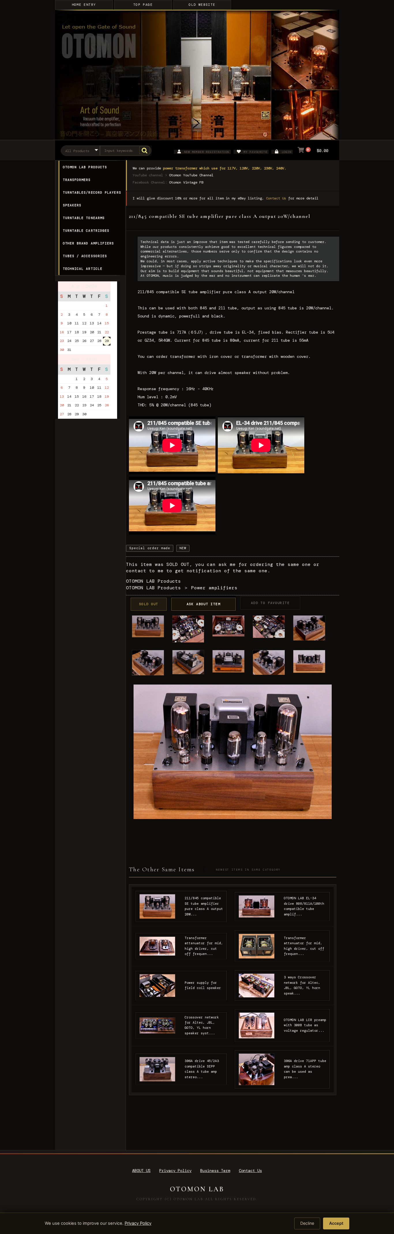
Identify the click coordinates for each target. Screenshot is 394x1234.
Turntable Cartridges (86, 231)
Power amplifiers (214, 588)
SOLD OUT (148, 604)
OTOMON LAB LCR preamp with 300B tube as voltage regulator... (305, 1025)
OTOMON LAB (197, 1189)
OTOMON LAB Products (85, 167)
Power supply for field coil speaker (203, 985)
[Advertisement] (89, 547)
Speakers (72, 205)
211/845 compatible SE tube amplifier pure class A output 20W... (204, 906)
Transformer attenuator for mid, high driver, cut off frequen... (204, 946)
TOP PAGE (143, 5)
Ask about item (203, 604)
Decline (307, 1223)
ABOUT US (141, 1170)
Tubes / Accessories (85, 256)
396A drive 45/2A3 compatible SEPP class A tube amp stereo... (202, 1069)
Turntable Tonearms (84, 218)
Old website (202, 5)
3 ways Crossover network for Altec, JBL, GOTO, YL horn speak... (302, 985)
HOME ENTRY (84, 5)
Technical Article (83, 269)
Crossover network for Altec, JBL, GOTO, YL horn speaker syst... (202, 1025)
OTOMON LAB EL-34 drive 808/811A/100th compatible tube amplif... (304, 906)
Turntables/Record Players (92, 192)
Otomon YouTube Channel (191, 175)
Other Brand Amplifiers (88, 243)
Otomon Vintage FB (186, 182)
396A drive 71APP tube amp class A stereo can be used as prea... (305, 1069)
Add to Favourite (270, 603)
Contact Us (276, 198)
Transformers (77, 180)
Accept (336, 1223)
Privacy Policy (175, 1170)
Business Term (215, 1170)
